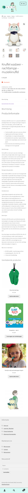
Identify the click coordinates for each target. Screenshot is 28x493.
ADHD (11, 88)
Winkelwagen (21, 489)
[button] (24, 24)
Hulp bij (8, 16)
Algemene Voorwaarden (10, 434)
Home (4, 16)
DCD (17, 88)
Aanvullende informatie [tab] (8, 104)
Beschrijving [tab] (5, 99)
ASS (14, 88)
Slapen (13, 16)
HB (2, 90)
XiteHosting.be (5, 484)
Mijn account (7, 446)
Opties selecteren (14, 296)
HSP (4, 90)
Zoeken (14, 490)
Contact (6, 449)
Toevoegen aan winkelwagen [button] (14, 336)
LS (6, 90)
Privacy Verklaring (8, 431)
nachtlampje (22, 92)
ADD (9, 88)
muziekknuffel (15, 92)
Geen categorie (21, 88)
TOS (12, 90)
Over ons (6, 425)
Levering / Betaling (8, 428)
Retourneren (7, 452)
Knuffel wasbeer (8, 92)
